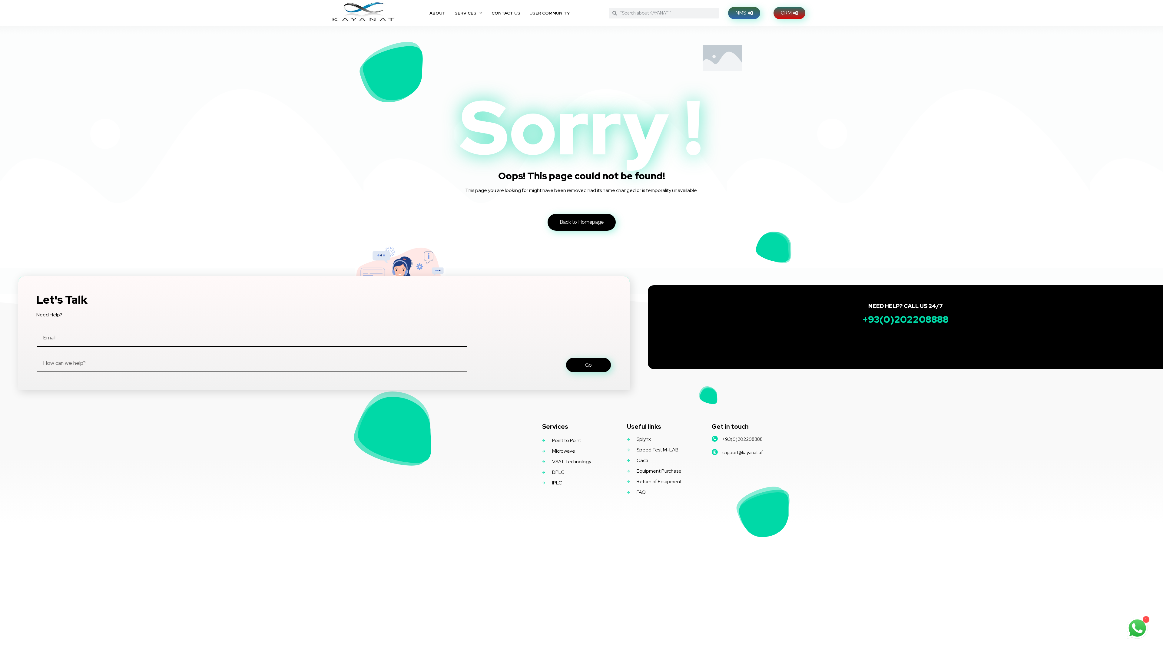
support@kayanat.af (742, 453)
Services (465, 13)
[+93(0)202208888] (715, 439)
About (437, 13)
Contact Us (506, 13)
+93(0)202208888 (742, 439)
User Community (549, 13)
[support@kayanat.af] (715, 452)
